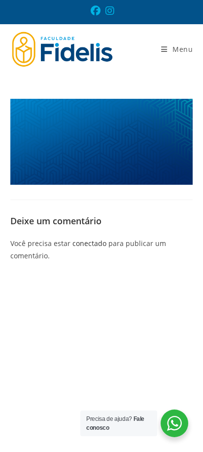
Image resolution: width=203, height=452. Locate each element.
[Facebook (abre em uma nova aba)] (97, 11)
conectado (89, 243)
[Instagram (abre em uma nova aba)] (110, 11)
